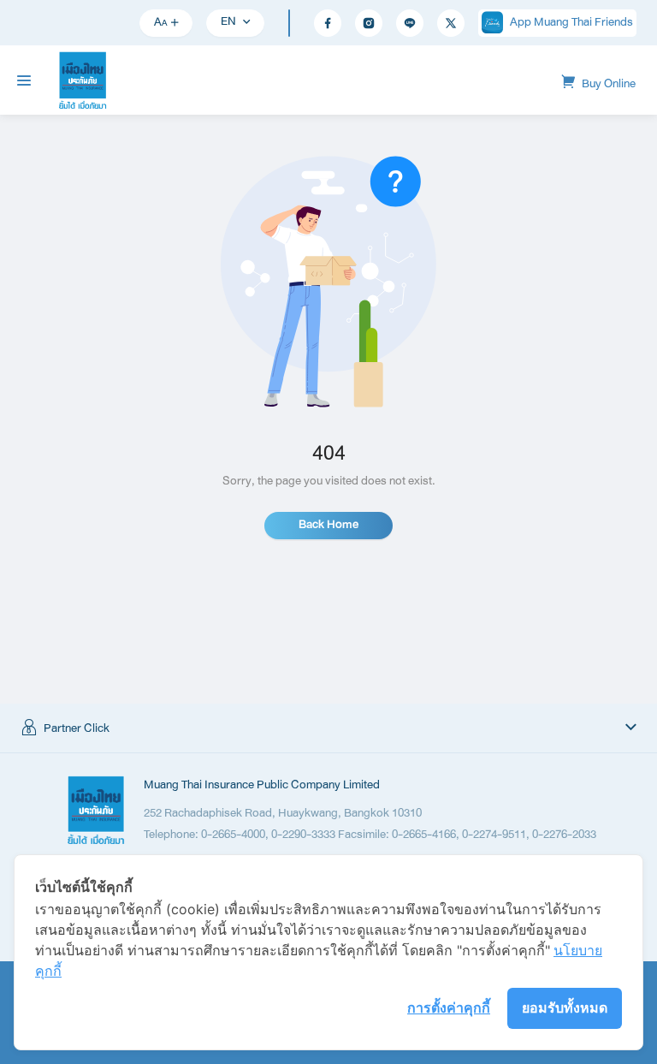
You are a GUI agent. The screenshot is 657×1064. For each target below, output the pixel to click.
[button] (328, 728)
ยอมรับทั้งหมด (564, 1007)
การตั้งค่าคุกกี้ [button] (448, 1007)
